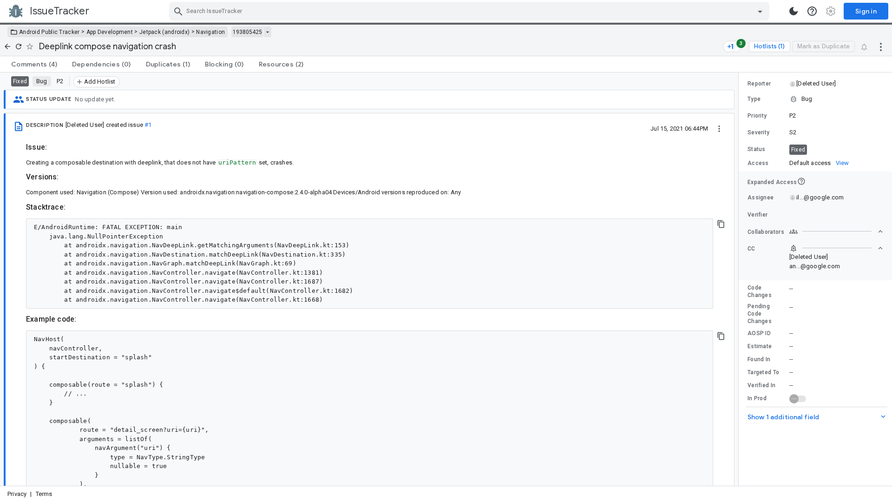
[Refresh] (18, 46)
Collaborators (766, 232)
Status (757, 149)
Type (754, 99)
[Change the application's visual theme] (793, 11)
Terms (44, 493)
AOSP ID (759, 333)
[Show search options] (760, 11)
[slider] (740, 279)
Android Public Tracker (49, 32)
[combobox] (470, 11)
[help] (812, 11)
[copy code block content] (721, 224)
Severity (758, 132)
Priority (757, 115)
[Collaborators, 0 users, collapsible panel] (836, 231)
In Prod (757, 398)
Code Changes (760, 291)
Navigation (210, 32)
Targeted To (763, 372)
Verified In (761, 385)
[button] (815, 83)
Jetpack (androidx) (164, 32)
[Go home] (7, 46)
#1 (147, 124)
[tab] (34, 64)
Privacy (16, 493)
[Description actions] (719, 128)
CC (751, 248)
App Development (109, 32)
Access (758, 163)
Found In (759, 359)
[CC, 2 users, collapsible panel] (836, 248)
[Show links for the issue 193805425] (267, 32)
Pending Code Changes (760, 313)
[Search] (178, 11)
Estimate (760, 346)
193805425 (247, 32)
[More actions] (880, 46)
